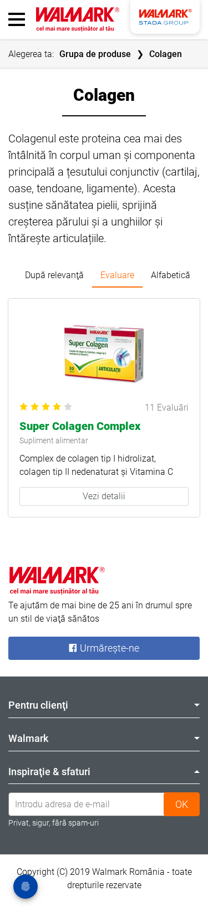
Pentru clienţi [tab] (38, 705)
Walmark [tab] (28, 738)
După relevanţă (54, 275)
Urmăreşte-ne (108, 648)
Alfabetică (170, 275)
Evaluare (117, 275)
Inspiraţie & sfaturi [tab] (49, 771)
